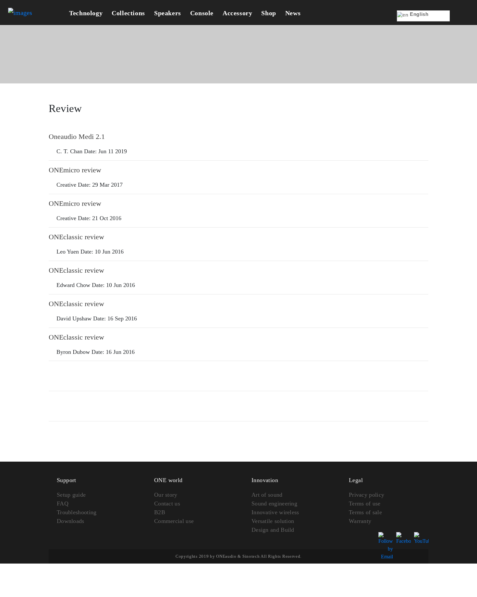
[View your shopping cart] (459, 20)
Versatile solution (272, 521)
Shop (268, 13)
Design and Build (272, 530)
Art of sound (267, 494)
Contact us (167, 503)
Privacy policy (366, 494)
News (292, 13)
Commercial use (174, 521)
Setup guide (71, 494)
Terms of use (365, 503)
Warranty (360, 521)
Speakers (167, 13)
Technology (86, 13)
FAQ (62, 503)
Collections (128, 13)
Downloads (70, 521)
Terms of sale (365, 512)
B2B (159, 512)
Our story (165, 494)
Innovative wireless (275, 512)
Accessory (237, 13)
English (419, 14)
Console (202, 13)
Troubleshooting (77, 512)
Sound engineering (274, 503)
